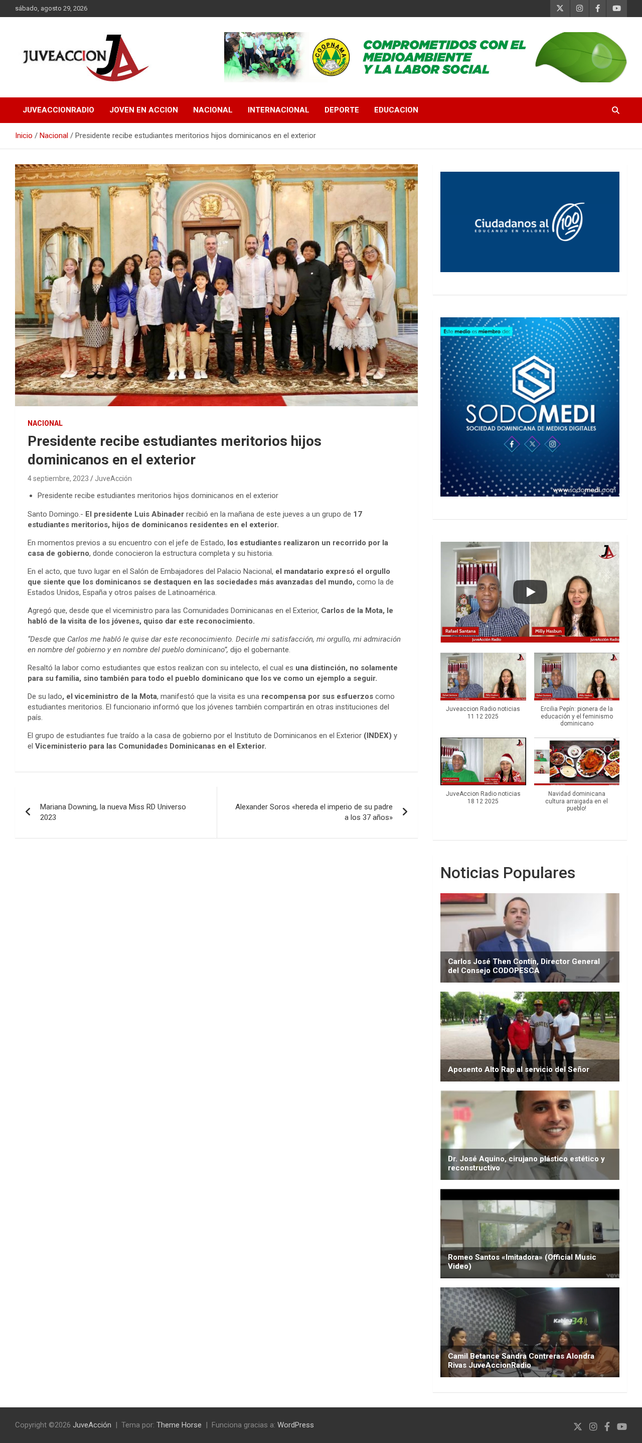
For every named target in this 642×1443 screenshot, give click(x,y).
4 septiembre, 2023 (58, 478)
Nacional (213, 109)
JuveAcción (113, 478)
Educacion (396, 109)
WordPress (295, 1424)
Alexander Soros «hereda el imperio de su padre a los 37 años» (314, 812)
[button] (483, 692)
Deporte (342, 109)
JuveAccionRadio (58, 109)
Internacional (278, 109)
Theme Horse (179, 1424)
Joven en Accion (143, 109)
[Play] (530, 592)
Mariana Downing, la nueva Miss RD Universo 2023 (113, 812)
